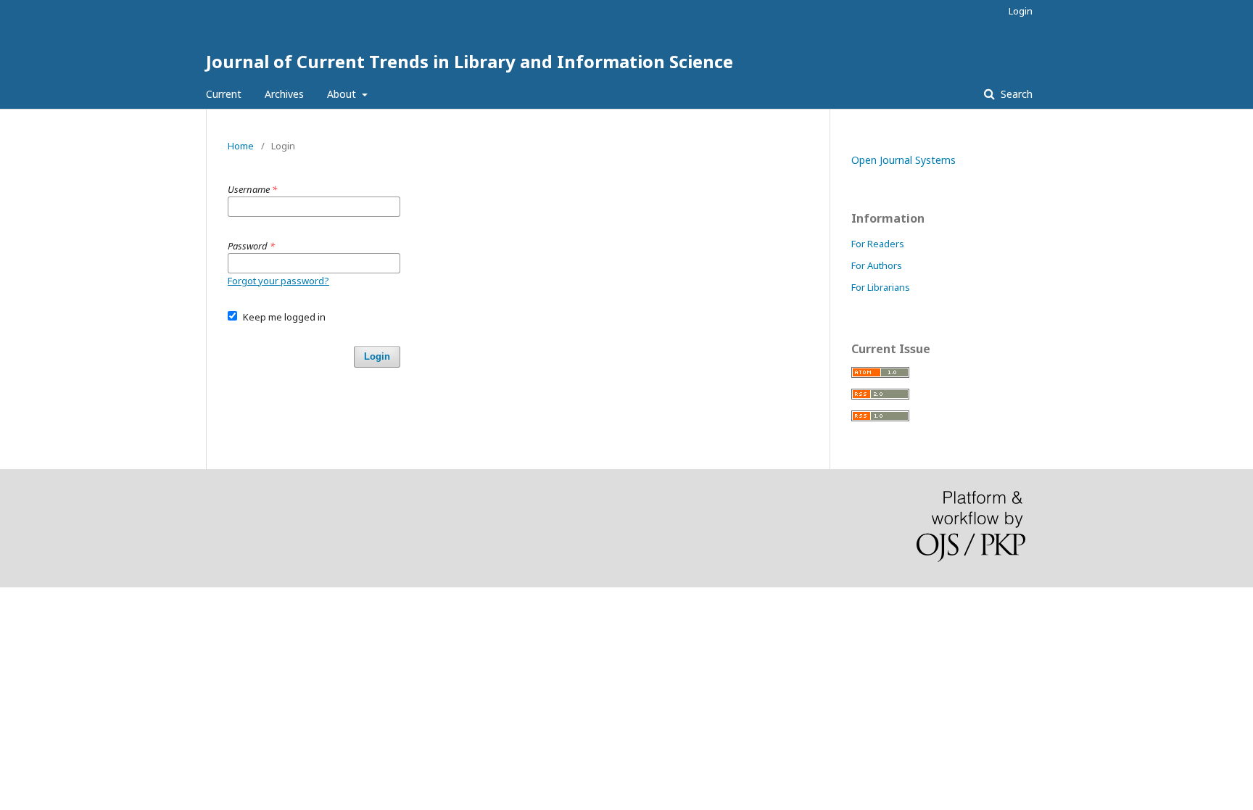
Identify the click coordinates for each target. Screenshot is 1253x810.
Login (1021, 10)
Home (241, 145)
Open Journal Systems (903, 160)
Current (223, 94)
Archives (284, 94)
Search (1015, 94)
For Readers (877, 243)
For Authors (876, 265)
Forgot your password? (278, 280)
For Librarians (880, 287)
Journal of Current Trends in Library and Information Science (469, 61)
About (343, 94)
